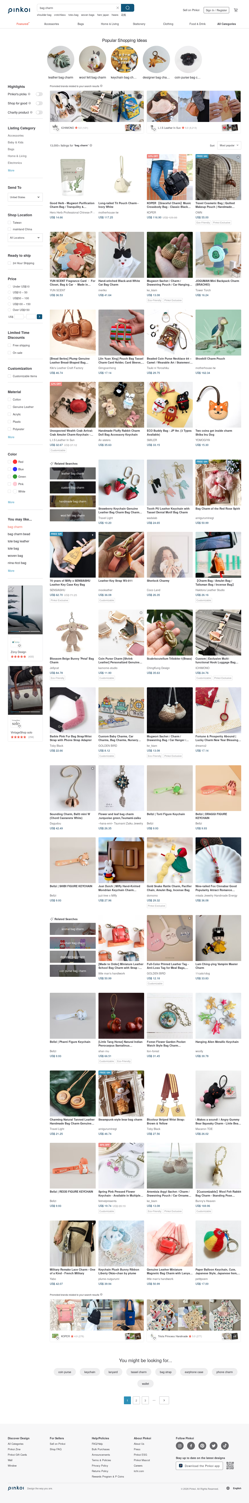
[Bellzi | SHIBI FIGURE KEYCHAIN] (73, 860)
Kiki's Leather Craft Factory (66, 368)
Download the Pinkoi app (202, 1466)
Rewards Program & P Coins (108, 1476)
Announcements (101, 1454)
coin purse (64, 1372)
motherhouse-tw (108, 212)
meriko (102, 290)
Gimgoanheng (107, 368)
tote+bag (73, 15)
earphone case (194, 1372)
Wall (10, 1460)
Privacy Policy (100, 1465)
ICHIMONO (203, 668)
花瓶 (123, 15)
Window (12, 1465)
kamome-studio (107, 668)
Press (137, 1449)
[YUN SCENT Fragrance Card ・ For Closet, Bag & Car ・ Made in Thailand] (73, 255)
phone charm (225, 1372)
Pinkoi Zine (14, 1449)
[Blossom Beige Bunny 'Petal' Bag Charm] (73, 633)
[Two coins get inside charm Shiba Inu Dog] (218, 405)
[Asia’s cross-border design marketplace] (19, 10)
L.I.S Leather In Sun (62, 440)
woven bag (15, 555)
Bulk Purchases (101, 1449)
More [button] (11, 170)
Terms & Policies (101, 1460)
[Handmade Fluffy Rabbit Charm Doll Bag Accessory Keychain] (121, 405)
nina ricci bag (17, 562)
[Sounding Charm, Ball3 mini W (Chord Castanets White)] (73, 788)
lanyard (113, 1372)
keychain (89, 1372)
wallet (145, 1384)
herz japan (103, 15)
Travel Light (105, 518)
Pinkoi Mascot (142, 1460)
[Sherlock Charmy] (170, 555)
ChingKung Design (158, 668)
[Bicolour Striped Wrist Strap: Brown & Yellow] (170, 1093)
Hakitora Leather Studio (210, 590)
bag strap (166, 1372)
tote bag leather (18, 541)
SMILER (152, 440)
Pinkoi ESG (140, 1454)
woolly (199, 1051)
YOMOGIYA (203, 440)
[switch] (25, 94)
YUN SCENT (57, 290)
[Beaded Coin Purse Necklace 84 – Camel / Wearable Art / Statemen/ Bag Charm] (170, 333)
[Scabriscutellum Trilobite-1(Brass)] (170, 633)
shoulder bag (44, 15)
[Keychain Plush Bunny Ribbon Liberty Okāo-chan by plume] (121, 1243)
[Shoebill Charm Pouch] (218, 333)
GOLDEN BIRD (107, 745)
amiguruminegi (205, 518)
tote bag (13, 548)
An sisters (104, 440)
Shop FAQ (55, 1449)
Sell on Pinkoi (191, 10)
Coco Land (153, 590)
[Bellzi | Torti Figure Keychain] (170, 788)
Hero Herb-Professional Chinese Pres (73, 212)
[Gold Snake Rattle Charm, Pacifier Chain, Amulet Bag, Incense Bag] (170, 860)
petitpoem (202, 1279)
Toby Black (56, 745)
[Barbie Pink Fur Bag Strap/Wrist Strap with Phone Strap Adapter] (73, 710)
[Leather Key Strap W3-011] (121, 555)
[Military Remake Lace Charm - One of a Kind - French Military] (73, 1243)
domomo (152, 895)
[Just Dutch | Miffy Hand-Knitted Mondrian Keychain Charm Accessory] (121, 860)
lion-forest (153, 1051)
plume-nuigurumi (108, 1279)
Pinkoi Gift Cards (17, 1454)
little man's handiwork (111, 973)
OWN (199, 212)
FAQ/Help (97, 1443)
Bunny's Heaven (206, 1201)
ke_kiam (152, 290)
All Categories (16, 1443)
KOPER (151, 212)
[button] (39, 316)
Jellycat (54, 668)
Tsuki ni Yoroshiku (158, 368)
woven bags (88, 15)
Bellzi (150, 823)
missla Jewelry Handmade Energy (216, 895)
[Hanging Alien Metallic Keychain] (218, 1016)
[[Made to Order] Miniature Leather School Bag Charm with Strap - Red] (121, 938)
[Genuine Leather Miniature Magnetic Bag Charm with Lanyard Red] (170, 1243)
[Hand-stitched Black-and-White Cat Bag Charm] (121, 255)
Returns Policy (100, 1471)
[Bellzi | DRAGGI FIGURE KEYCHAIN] (218, 788)
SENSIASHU (57, 590)
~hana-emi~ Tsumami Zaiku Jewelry (120, 823)
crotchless (60, 15)
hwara (115, 15)
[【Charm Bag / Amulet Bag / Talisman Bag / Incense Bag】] (218, 555)
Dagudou (55, 823)
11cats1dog (203, 973)
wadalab (152, 518)
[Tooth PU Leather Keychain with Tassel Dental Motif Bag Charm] (170, 483)
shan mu (103, 1051)
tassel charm (139, 1372)
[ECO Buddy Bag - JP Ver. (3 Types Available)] (170, 405)
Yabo (53, 1279)
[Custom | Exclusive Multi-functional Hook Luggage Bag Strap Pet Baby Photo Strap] (218, 633)
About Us (139, 1443)
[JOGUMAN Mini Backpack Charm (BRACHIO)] (218, 255)
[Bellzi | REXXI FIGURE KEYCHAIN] (73, 1166)
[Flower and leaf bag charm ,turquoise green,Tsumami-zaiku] (121, 788)
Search (127, 8)
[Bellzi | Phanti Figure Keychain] (73, 1016)
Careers (138, 1465)
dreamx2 (201, 745)
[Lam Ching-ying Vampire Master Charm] (218, 938)
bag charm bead (19, 534)
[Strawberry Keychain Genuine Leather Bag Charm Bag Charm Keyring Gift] (121, 483)
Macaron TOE (204, 1129)
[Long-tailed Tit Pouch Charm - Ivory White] (121, 177)
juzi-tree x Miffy (107, 895)
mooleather (105, 590)
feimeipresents (107, 1201)
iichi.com (139, 1471)
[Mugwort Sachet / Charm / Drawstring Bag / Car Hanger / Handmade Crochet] (170, 710)
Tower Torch (203, 290)
